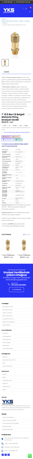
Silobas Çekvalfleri (7, 426)
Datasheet (16, 136)
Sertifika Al (6, 136)
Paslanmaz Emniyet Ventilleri (9, 420)
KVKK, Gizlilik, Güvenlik (8, 306)
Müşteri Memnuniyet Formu (9, 360)
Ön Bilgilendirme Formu (8, 319)
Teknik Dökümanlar (7, 380)
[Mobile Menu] (29, 11)
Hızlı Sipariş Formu (7, 339)
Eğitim (4, 377)
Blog (4, 363)
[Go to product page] (8, 245)
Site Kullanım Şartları (7, 309)
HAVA (4, 125)
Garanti (4, 374)
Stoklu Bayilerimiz (8, 139)
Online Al (19, 139)
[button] (23, 9)
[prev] (28, 114)
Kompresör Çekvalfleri (8, 429)
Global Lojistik (6, 345)
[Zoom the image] (9, 9)
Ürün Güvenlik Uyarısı (8, 348)
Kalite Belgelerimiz (7, 336)
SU (9, 125)
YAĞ (20, 125)
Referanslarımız (6, 386)
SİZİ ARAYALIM (17, 289)
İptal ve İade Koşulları (8, 315)
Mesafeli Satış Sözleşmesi (9, 322)
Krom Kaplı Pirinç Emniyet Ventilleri (11, 423)
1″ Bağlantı (8, 253)
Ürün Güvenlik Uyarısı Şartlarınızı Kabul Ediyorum (17, 132)
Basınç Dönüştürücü (7, 366)
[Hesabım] (26, 9)
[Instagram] (6, 455)
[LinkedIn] (9, 455)
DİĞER (26, 125)
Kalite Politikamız (6, 325)
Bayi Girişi (5, 357)
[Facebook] (3, 455)
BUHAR (15, 125)
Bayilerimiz (5, 333)
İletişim (4, 389)
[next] (31, 114)
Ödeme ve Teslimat (7, 312)
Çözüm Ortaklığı (6, 342)
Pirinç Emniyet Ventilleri (8, 417)
